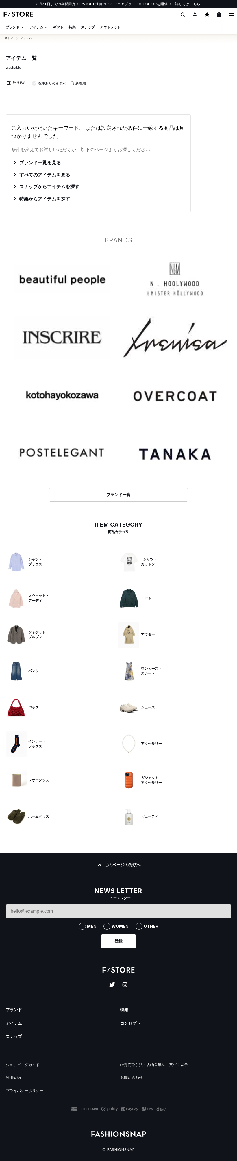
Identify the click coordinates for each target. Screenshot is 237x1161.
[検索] (182, 14)
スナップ (88, 27)
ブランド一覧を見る (40, 162)
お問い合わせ (131, 1077)
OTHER (151, 926)
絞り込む (223, 1149)
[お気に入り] (207, 14)
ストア (9, 38)
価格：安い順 (66, 106)
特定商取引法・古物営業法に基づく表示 (154, 1065)
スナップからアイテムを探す (49, 186)
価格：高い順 (66, 118)
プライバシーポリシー (24, 1090)
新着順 (80, 83)
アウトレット (110, 27)
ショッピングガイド (23, 1065)
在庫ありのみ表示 (52, 83)
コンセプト (130, 1023)
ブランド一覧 (118, 494)
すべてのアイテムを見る (44, 174)
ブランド (13, 27)
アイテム (36, 27)
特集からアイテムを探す (44, 198)
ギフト (58, 27)
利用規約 (13, 1077)
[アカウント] (194, 14)
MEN (92, 926)
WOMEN (120, 926)
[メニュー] (231, 14)
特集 (72, 27)
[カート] (219, 14)
